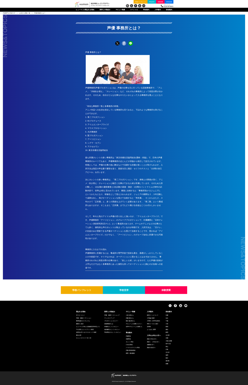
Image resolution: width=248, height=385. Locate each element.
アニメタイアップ (109, 318)
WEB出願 (169, 2)
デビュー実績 (120, 9)
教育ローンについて (152, 315)
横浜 (167, 329)
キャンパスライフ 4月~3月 (83, 338)
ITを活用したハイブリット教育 (85, 329)
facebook (135, 5)
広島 (167, 349)
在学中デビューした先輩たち (134, 326)
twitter (131, 5)
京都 (167, 338)
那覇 (167, 363)
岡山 (167, 346)
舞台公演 (78, 335)
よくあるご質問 (151, 329)
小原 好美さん (130, 315)
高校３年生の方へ (152, 339)
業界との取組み (105, 9)
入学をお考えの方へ (154, 335)
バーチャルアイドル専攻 (133, 347)
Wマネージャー (80, 315)
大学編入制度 (151, 318)
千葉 (167, 321)
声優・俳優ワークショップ (111, 315)
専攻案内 (146, 9)
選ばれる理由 (85, 9)
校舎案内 (169, 9)
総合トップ (127, 5)
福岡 (167, 355)
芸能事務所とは (108, 323)
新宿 (167, 326)
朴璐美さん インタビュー (111, 326)
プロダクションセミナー (111, 321)
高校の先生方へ (151, 347)
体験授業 (160, 2)
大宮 (167, 323)
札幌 (167, 315)
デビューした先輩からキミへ (134, 323)
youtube (139, 5)
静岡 (167, 332)
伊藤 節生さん (130, 318)
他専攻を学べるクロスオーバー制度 (86, 332)
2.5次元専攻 (129, 344)
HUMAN (124, 375)
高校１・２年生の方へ (153, 342)
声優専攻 (128, 336)
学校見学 (152, 2)
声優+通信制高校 (130, 350)
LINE (143, 5)
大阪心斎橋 (169, 341)
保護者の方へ (151, 344)
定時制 (149, 326)
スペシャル (134, 9)
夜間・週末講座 (130, 353)
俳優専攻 (128, 339)
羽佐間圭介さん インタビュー (112, 332)
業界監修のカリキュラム (83, 321)
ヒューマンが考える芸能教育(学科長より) (88, 326)
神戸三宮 (168, 343)
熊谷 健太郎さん (130, 321)
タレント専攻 (129, 342)
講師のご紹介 (80, 323)
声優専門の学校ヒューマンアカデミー (92, 4)
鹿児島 (167, 361)
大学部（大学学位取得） (154, 321)
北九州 (167, 352)
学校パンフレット (140, 2)
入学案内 (158, 9)
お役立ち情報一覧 (24, 13)
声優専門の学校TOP (9, 13)
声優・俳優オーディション (83, 318)
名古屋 (167, 335)
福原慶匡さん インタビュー (112, 329)
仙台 (167, 318)
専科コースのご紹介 (152, 323)
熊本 (167, 358)
